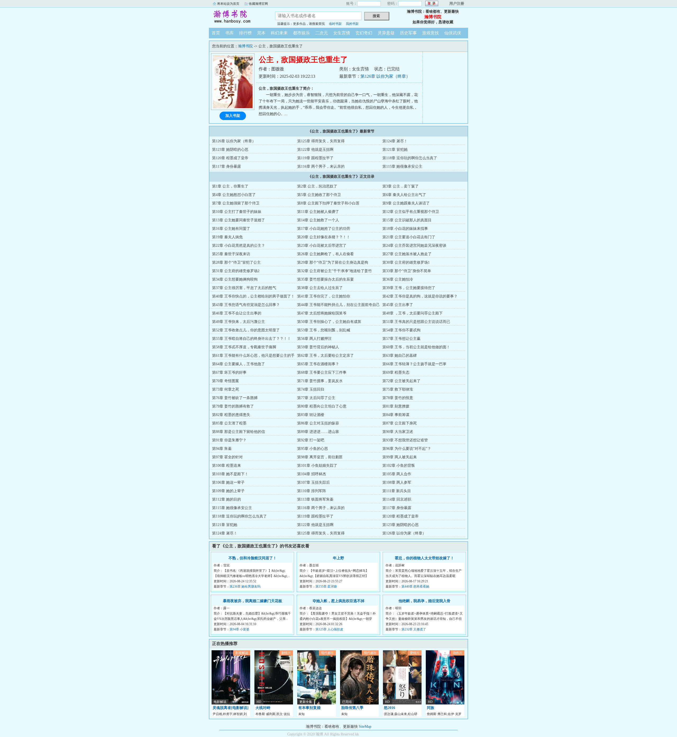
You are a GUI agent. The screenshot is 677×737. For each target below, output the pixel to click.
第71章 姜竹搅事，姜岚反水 (320, 381)
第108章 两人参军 (396, 482)
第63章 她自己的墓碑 (399, 356)
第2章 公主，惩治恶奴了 (317, 186)
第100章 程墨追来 (226, 466)
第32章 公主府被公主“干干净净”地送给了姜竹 (334, 271)
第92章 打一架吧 (310, 440)
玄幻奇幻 (363, 33)
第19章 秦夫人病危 (227, 237)
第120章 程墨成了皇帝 (230, 158)
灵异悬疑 (386, 33)
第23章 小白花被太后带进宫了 (321, 246)
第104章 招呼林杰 (311, 474)
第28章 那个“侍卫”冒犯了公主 (236, 262)
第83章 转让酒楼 (310, 415)
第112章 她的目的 (226, 499)
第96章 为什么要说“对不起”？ (406, 449)
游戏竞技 (430, 33)
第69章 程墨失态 (395, 372)
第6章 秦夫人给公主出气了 (404, 195)
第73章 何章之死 (225, 389)
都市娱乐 (301, 33)
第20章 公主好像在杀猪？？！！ (323, 237)
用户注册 (456, 4)
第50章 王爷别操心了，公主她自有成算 (329, 322)
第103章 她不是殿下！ (230, 474)
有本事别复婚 (309, 708)
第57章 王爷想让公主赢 (401, 339)
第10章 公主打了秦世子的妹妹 (236, 212)
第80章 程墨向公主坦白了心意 (321, 406)
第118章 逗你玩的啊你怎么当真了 (409, 158)
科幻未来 (279, 33)
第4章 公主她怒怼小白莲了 (234, 195)
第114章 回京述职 (396, 499)
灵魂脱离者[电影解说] (231, 708)
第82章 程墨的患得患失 (231, 415)
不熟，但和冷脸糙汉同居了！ (252, 558)
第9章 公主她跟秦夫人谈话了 (406, 203)
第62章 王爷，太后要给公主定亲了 (325, 356)
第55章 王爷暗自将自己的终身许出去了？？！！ (251, 339)
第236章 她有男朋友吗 (245, 586)
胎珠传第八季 (352, 708)
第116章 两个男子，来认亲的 (321, 166)
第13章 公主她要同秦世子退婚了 (238, 220)
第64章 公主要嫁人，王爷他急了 (238, 364)
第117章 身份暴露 (226, 166)
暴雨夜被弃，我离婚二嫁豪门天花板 (252, 601)
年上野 (338, 558)
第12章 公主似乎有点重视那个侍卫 (410, 212)
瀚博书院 (238, 17)
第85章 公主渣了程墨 (229, 423)
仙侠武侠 (452, 33)
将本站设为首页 (228, 4)
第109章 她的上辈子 (228, 491)
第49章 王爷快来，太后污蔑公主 (238, 322)
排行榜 (245, 33)
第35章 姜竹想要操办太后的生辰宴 (325, 279)
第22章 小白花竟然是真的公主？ (238, 246)
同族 (430, 708)
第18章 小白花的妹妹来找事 (405, 229)
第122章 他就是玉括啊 (315, 150)
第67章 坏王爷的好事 (229, 372)
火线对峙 (262, 708)
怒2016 (389, 708)
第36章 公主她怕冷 (397, 279)
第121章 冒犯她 (395, 150)
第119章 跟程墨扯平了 (315, 158)
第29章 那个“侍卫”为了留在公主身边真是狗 (332, 262)
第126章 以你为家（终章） (385, 76)
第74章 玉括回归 (310, 389)
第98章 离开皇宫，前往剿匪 (320, 457)
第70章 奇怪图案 (225, 381)
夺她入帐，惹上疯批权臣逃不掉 (338, 601)
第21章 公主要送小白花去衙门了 (408, 237)
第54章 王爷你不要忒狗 (401, 330)
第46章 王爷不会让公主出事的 (236, 313)
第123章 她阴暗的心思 (230, 150)
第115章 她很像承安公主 (402, 166)
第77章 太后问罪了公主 (316, 398)
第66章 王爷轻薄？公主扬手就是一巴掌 (414, 364)
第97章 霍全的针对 (227, 457)
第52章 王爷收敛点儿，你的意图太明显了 (246, 330)
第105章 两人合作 (396, 474)
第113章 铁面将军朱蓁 (315, 499)
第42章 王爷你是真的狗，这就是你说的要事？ (420, 296)
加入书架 (232, 116)
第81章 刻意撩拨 (395, 406)
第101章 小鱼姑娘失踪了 (317, 466)
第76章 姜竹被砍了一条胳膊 (235, 398)
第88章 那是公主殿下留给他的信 (238, 432)
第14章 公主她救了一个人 (318, 220)
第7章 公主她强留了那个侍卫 (235, 203)
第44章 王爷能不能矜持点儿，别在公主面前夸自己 (338, 305)
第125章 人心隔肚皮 (329, 629)
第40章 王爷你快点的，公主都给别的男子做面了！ (253, 296)
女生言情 (341, 33)
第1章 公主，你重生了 (230, 186)
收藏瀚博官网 (258, 4)
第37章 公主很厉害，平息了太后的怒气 (244, 288)
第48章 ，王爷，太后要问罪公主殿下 (412, 313)
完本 (261, 33)
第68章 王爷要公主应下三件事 (321, 372)
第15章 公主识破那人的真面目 (407, 220)
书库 (229, 33)
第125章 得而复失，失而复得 (321, 141)
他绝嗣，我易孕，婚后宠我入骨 (424, 601)
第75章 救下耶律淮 (397, 389)
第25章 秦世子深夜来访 (231, 254)
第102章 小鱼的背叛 (398, 466)
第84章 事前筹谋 (395, 415)
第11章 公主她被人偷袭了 (318, 212)
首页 (216, 33)
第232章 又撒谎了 (413, 629)
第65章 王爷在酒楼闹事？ (318, 364)
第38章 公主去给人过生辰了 (320, 288)
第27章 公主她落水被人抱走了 (407, 254)
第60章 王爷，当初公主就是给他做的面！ (416, 347)
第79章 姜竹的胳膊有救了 (233, 406)
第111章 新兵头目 (396, 491)
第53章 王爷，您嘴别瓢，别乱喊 (323, 330)
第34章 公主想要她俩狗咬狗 (235, 279)
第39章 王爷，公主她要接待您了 (408, 288)
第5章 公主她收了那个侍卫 (319, 195)
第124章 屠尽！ (395, 141)
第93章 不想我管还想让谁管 (405, 440)
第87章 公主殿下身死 (399, 423)
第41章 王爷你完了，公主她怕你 (323, 296)
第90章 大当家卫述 (397, 432)
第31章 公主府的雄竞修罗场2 (235, 271)
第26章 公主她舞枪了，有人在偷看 (325, 254)
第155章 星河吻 (326, 586)
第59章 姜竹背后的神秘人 (318, 347)
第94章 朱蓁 (222, 449)
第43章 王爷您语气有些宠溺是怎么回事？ (246, 305)
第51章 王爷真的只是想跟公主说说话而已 (416, 322)
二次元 (321, 33)
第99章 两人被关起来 (399, 457)
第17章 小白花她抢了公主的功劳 (323, 229)
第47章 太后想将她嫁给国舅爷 (321, 313)
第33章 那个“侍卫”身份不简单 (406, 271)
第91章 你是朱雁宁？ (229, 440)
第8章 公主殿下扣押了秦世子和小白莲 (328, 203)
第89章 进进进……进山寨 (318, 432)
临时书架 (335, 24)
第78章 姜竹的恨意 (397, 398)
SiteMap (365, 727)
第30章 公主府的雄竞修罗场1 (406, 262)
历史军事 (408, 33)
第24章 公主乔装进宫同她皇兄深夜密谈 (414, 246)
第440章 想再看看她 (415, 586)
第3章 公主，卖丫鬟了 (400, 186)
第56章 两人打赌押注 (314, 339)
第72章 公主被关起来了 (401, 381)
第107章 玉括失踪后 (313, 482)
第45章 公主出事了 (397, 305)
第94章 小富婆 (239, 629)
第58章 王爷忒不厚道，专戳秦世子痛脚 (244, 347)
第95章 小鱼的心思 (312, 449)
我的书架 (352, 24)
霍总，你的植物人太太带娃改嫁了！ (424, 558)
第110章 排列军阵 (311, 491)
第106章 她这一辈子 (228, 482)
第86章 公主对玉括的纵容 (318, 423)
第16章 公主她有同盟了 (231, 229)
